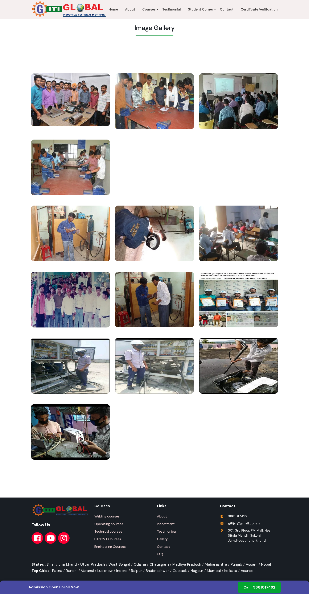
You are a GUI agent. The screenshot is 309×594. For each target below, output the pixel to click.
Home (113, 9)
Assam (252, 564)
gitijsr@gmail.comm (244, 523)
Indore (121, 570)
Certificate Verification (259, 9)
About (130, 9)
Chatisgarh (159, 564)
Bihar (50, 564)
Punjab (236, 564)
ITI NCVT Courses (107, 539)
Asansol (247, 570)
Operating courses (108, 524)
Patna (57, 570)
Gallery (162, 539)
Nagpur (196, 570)
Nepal (266, 564)
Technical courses (108, 531)
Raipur (136, 570)
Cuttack (180, 570)
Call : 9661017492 (259, 587)
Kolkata (230, 570)
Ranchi (71, 570)
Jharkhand (68, 564)
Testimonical (166, 531)
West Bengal (119, 564)
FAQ (160, 554)
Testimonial (171, 9)
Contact (227, 9)
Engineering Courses (110, 546)
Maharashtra (216, 564)
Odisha (140, 564)
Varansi (87, 570)
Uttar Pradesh (92, 564)
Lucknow (105, 570)
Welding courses (107, 516)
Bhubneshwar (157, 570)
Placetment (166, 524)
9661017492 (237, 516)
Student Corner (200, 9)
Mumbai (214, 570)
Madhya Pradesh (186, 564)
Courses (149, 9)
